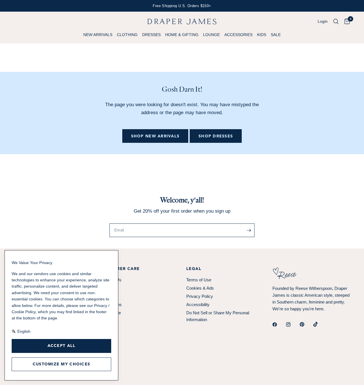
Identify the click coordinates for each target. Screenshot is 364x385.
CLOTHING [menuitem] (127, 34)
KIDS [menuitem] (261, 34)
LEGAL (193, 269)
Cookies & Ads (200, 288)
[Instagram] (292, 324)
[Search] (336, 21)
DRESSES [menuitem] (151, 34)
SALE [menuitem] (276, 34)
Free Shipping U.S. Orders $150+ (182, 6)
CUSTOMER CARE (120, 269)
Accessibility (198, 304)
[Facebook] (278, 324)
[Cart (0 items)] (346, 21)
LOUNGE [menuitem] (211, 34)
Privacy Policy (199, 296)
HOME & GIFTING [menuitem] (181, 34)
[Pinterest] (306, 324)
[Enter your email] (249, 230)
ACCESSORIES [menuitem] (238, 34)
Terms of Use (198, 279)
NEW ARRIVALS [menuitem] (97, 34)
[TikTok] (319, 324)
